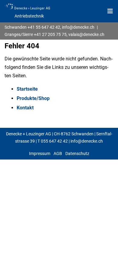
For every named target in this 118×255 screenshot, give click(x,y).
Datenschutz (77, 153)
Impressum (39, 153)
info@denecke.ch (78, 27)
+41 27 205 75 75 (50, 34)
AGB (58, 153)
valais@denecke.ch (86, 34)
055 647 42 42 (54, 141)
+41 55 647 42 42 (44, 27)
